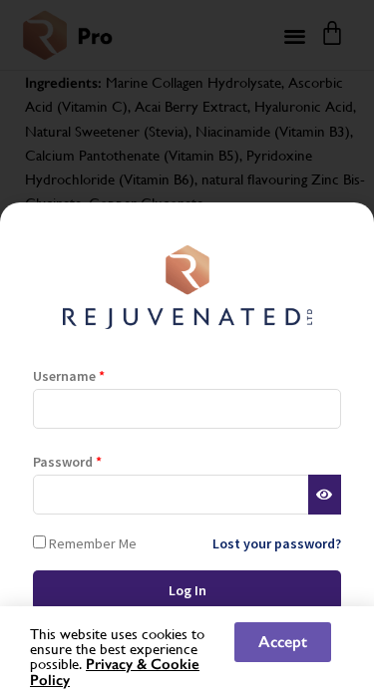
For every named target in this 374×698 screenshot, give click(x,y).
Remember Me (91, 542)
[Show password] (324, 495)
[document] (187, 349)
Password (67, 462)
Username (69, 376)
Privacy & (118, 664)
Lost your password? (276, 543)
